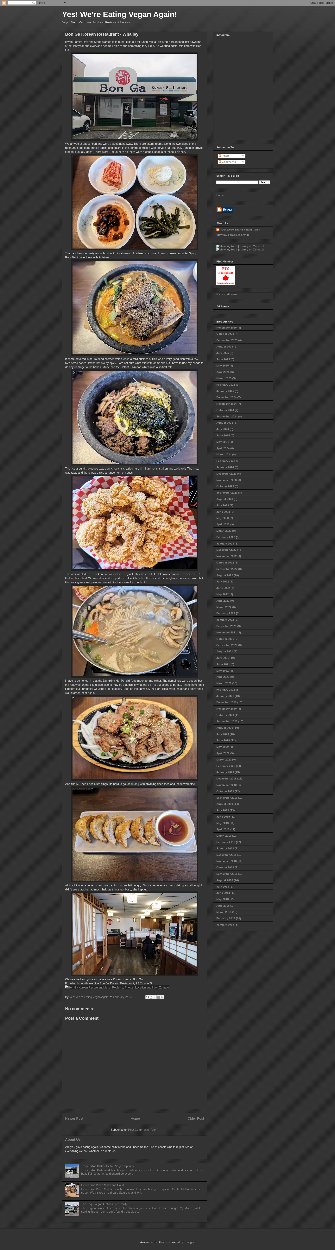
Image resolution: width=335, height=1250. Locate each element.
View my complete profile (233, 234)
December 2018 (226, 854)
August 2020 (224, 727)
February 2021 (225, 689)
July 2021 (222, 657)
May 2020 (222, 746)
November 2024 (226, 403)
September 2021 (226, 645)
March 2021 (223, 683)
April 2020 (223, 753)
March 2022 (223, 607)
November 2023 (226, 480)
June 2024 (223, 435)
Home (135, 1118)
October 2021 (225, 638)
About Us (73, 1140)
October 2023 (225, 486)
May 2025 (222, 365)
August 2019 (224, 803)
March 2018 (223, 912)
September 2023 (226, 492)
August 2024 (224, 422)
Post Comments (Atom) (143, 1129)
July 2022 (222, 581)
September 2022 (226, 568)
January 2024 (225, 467)
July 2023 (222, 505)
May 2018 (222, 899)
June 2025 (223, 359)
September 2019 (226, 797)
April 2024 (223, 448)
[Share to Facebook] (158, 997)
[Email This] (147, 997)
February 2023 (225, 537)
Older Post (195, 1118)
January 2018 (225, 924)
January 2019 (225, 848)
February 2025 (225, 384)
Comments (228, 161)
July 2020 (222, 734)
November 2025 (226, 327)
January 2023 (225, 543)
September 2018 (226, 873)
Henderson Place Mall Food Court (102, 1185)
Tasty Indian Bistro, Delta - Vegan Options (107, 1166)
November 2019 (226, 784)
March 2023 (223, 530)
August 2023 (224, 499)
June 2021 (223, 664)
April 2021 (223, 676)
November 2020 (226, 708)
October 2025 (225, 333)
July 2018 (222, 886)
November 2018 (226, 861)
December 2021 (226, 626)
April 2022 (223, 600)
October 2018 (225, 867)
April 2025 (223, 371)
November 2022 (226, 556)
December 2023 (226, 473)
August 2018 (224, 880)
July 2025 (222, 352)
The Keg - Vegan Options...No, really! (104, 1204)
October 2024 (225, 410)
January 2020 (225, 772)
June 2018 (223, 892)
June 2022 (223, 587)
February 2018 (225, 918)
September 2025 (226, 340)
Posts (225, 155)
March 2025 (223, 378)
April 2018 (223, 905)
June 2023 (223, 511)
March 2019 (223, 835)
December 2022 (226, 549)
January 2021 (225, 696)
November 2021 (226, 632)
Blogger (189, 1242)
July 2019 (222, 810)
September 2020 (226, 721)
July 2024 (222, 429)
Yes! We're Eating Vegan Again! (119, 14)
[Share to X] (155, 997)
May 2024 (222, 441)
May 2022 (222, 594)
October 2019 (225, 791)
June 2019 (223, 816)
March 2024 (223, 454)
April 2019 (223, 829)
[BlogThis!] (151, 997)
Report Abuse (226, 294)
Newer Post (74, 1118)
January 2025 (225, 391)
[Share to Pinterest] (162, 997)
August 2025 (224, 346)
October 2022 (225, 562)
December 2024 (226, 397)
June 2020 (223, 740)
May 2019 (222, 823)
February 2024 (225, 460)
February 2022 (225, 613)
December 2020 (226, 702)
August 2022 (224, 575)
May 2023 (222, 518)
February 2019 (225, 842)
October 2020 (225, 715)
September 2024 (226, 416)
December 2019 (226, 778)
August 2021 (224, 651)
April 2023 (223, 524)
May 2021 (222, 670)
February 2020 (225, 765)
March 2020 (223, 759)
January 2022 (225, 619)
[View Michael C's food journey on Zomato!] (240, 246)
